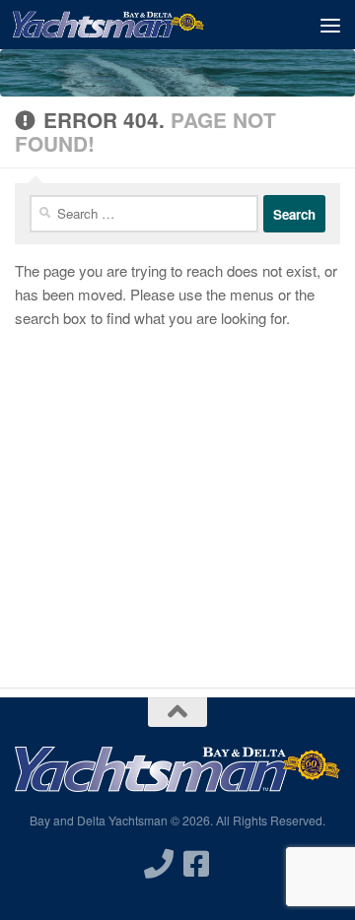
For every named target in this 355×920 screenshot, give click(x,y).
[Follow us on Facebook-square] (196, 864)
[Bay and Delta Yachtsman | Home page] (140, 25)
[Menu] (330, 24)
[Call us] (159, 864)
